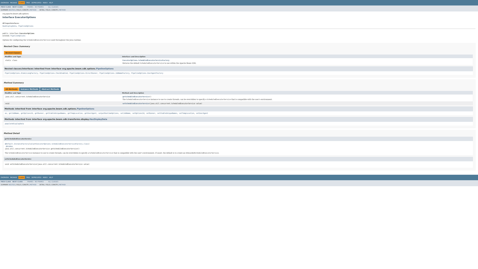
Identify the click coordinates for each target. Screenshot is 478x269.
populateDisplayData (14, 124)
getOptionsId (27, 113)
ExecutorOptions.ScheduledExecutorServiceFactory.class (62, 144)
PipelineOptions (25, 26)
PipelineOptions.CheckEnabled (54, 73)
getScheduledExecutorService (135, 97)
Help (51, 3)
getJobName (14, 113)
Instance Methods (29, 89)
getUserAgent (90, 113)
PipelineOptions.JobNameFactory (114, 73)
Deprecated (36, 3)
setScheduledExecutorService (135, 103)
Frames (30, 7)
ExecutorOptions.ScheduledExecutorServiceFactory (145, 60)
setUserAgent (202, 113)
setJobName (125, 113)
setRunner (150, 113)
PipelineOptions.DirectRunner (83, 73)
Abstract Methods (50, 89)
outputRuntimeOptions (108, 113)
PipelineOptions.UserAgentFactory (147, 73)
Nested (12, 10)
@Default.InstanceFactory (17, 144)
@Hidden (9, 146)
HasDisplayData (9, 26)
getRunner (39, 113)
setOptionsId (138, 113)
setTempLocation (186, 113)
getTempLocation (75, 113)
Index (45, 3)
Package (13, 3)
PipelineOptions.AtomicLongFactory (21, 73)
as (6, 113)
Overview (5, 3)
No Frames (39, 7)
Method (33, 10)
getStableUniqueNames (56, 113)
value (32, 144)
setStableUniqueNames (167, 113)
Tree (28, 3)
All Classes (53, 7)
